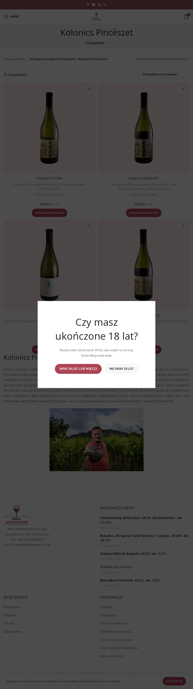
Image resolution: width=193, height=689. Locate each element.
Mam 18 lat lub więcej (78, 369)
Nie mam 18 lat (121, 369)
